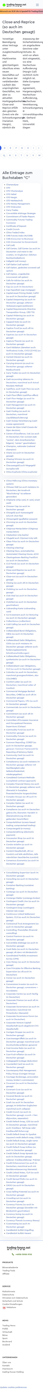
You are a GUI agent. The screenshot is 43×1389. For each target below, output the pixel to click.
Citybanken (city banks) (17, 535)
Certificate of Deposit (16, 226)
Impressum (7, 1369)
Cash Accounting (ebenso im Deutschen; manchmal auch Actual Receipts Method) (22, 382)
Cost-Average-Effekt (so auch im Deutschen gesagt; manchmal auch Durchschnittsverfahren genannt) (23, 1041)
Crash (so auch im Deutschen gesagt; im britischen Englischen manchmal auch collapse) (21, 1105)
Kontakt (6, 1366)
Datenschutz (8, 1295)
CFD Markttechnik (14, 201)
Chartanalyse (12, 185)
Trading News (8, 1326)
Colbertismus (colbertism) (18, 621)
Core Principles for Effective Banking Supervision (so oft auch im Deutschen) (23, 971)
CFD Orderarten (13, 207)
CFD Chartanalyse (14, 191)
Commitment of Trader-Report (20, 217)
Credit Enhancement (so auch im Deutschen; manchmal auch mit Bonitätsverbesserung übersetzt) (21, 1166)
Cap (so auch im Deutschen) (19, 287)
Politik (5, 1329)
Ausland (6, 1345)
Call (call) (10, 245)
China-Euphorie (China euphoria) (21, 472)
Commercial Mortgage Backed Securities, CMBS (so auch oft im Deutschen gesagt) (21, 694)
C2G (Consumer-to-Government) (21, 242)
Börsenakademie (10, 1267)
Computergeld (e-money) (18, 829)
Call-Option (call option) (17, 264)
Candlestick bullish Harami (18, 1233)
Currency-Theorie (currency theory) (23, 1220)
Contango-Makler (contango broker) (23, 898)
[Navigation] (37, 5)
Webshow (11, 1307)
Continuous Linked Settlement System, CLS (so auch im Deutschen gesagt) (23, 917)
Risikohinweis (8, 1291)
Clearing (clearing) (15, 548)
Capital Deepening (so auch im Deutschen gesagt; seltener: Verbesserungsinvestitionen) (20, 303)
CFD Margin (11, 197)
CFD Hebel (11, 194)
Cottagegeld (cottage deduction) (22, 1061)
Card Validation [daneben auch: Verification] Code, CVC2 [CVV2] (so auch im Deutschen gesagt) (23, 350)
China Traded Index (15, 233)
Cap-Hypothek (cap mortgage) (20, 290)
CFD (8, 188)
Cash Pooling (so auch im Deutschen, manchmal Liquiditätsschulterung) (18, 414)
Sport (4, 1338)
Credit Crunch (12, 229)
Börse (5, 1335)
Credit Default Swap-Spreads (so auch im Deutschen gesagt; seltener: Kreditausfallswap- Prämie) (23, 1156)
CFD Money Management (18, 204)
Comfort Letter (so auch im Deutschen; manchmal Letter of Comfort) (21, 685)
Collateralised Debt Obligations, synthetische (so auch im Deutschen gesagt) (23, 659)
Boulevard (7, 1342)
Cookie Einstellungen (12, 1304)
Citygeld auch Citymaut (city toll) (21, 538)
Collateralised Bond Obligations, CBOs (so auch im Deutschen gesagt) (21, 634)
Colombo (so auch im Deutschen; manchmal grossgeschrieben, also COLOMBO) (22, 675)
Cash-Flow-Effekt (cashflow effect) (22, 395)
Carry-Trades (12, 210)
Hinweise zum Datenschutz (15, 1298)
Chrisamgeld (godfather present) (21, 519)
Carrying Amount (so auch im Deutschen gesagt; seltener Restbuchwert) (20, 366)
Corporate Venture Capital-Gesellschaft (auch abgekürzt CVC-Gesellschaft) (22, 1026)
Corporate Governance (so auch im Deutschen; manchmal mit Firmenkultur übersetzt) (22, 1010)
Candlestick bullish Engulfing (20, 1230)
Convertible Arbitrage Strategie (21, 213)
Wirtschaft (7, 1332)
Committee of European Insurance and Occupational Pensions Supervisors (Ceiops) (22, 723)
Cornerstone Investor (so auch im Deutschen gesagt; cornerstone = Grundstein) (22, 987)
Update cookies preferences (13, 1387)
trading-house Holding (13, 1372)
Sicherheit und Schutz (12, 1301)
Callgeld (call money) (16, 261)
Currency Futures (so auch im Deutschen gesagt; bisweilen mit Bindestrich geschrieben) (21, 1208)
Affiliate (5, 1274)
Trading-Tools (8, 1271)
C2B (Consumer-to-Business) (19, 239)
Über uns (6, 1362)
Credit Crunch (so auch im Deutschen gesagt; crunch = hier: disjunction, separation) (22, 1115)
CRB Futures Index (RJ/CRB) (19, 236)
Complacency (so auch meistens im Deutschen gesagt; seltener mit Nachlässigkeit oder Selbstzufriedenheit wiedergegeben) (23, 768)
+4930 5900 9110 (23, 1254)
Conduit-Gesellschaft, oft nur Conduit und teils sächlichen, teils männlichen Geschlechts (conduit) (22, 854)
